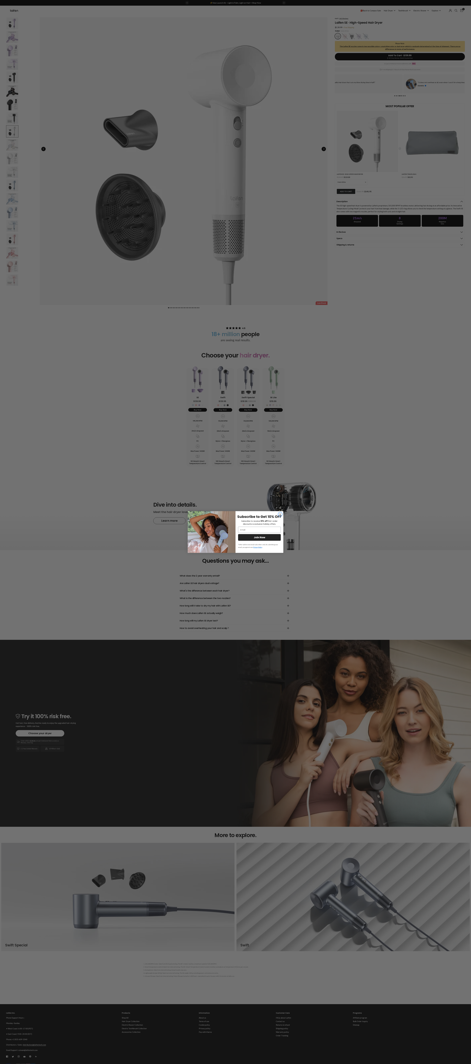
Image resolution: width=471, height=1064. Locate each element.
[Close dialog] (280, 514)
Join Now (259, 537)
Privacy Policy (257, 547)
